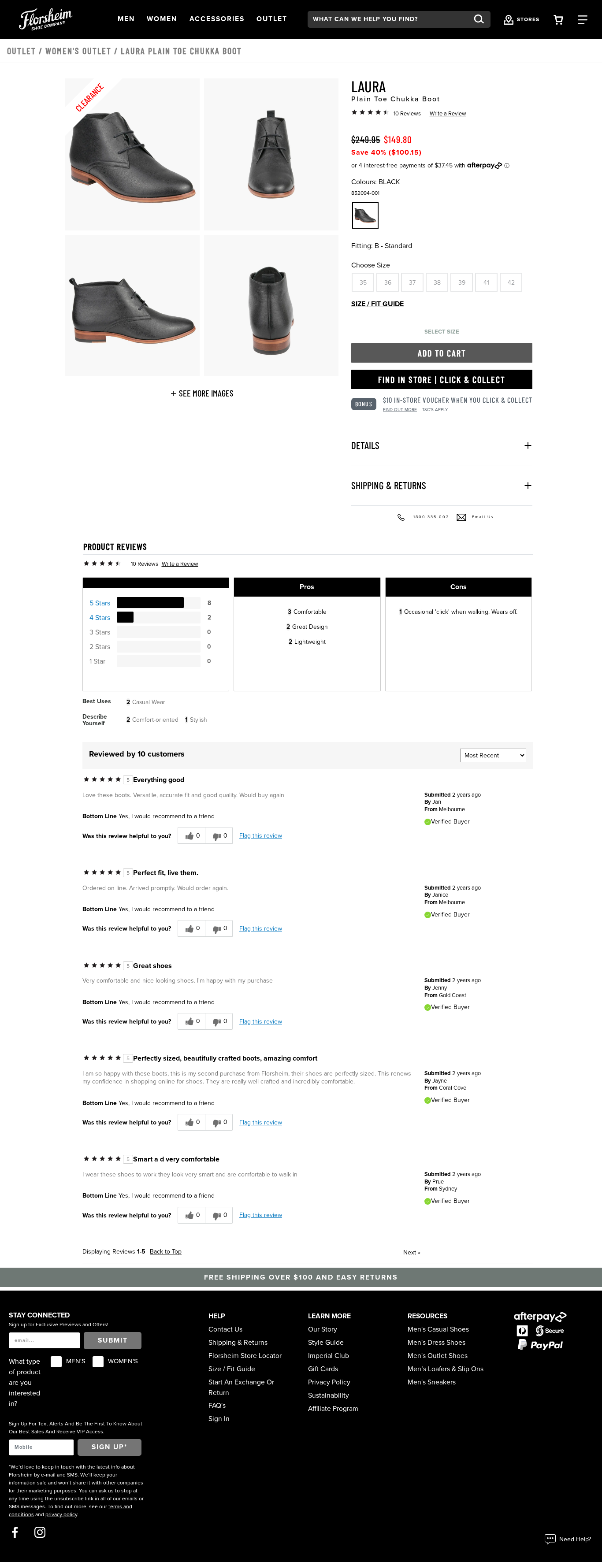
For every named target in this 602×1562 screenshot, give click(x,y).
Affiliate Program (333, 1409)
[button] (126, 19)
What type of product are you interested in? (25, 1382)
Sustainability (328, 1395)
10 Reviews (407, 113)
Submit (113, 1340)
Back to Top (166, 1251)
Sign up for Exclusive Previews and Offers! (58, 1324)
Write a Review (448, 113)
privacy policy (61, 1514)
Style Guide (326, 1343)
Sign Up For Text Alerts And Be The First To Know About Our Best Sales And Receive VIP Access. (75, 1428)
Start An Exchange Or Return (241, 1387)
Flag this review (260, 835)
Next (411, 1252)
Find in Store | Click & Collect (441, 379)
